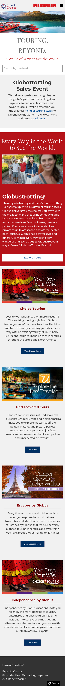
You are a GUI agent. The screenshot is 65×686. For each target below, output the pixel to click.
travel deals (38, 118)
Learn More (33, 449)
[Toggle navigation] (61, 6)
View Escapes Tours (32, 544)
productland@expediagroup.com (27, 675)
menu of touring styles (39, 110)
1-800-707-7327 (16, 679)
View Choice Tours (32, 351)
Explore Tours (32, 257)
